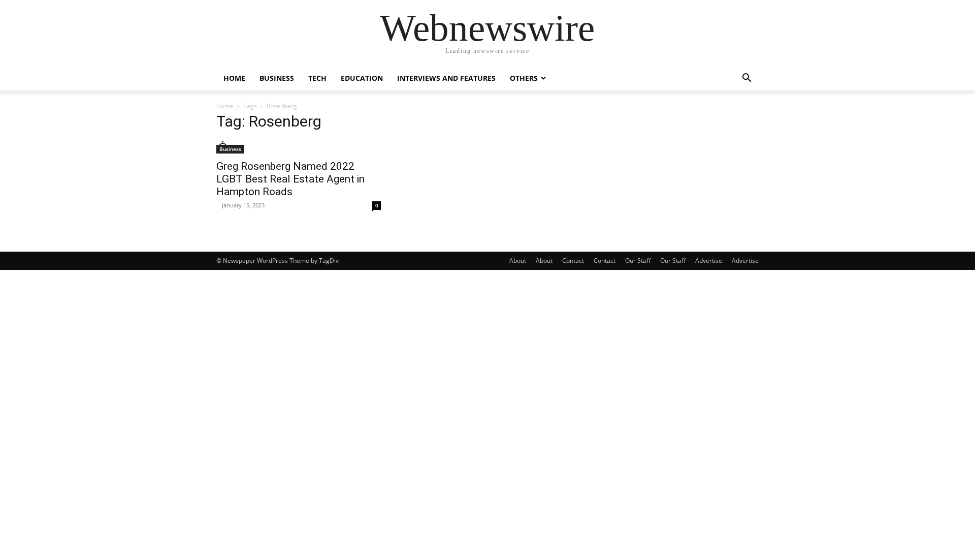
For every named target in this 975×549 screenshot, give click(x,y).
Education (362, 78)
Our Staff (638, 260)
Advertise (708, 260)
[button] (746, 79)
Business (276, 78)
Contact (573, 260)
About (517, 260)
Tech (317, 78)
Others (524, 78)
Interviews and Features (446, 78)
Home (234, 78)
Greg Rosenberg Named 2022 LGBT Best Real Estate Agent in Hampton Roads (290, 179)
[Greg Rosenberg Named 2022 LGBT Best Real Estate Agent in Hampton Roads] (298, 147)
